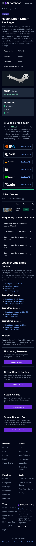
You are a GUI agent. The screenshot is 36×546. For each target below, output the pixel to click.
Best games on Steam (13, 284)
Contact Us (30, 542)
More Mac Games (12, 317)
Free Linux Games (12, 327)
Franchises (6, 498)
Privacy (4, 542)
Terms (10, 542)
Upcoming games (12, 291)
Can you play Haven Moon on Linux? (15, 254)
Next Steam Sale (8, 522)
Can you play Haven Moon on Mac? (15, 246)
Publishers (6, 494)
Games (5, 447)
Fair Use (17, 542)
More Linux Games (12, 330)
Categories (6, 483)
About (23, 542)
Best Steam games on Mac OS (16, 312)
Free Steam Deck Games (14, 301)
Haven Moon (19, 9)
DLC (4, 451)
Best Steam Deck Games (14, 299)
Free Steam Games (26, 489)
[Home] (2, 9)
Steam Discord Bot (9, 512)
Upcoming (23, 463)
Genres (5, 479)
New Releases (24, 459)
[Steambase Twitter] (25, 526)
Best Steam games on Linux (15, 325)
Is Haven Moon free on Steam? (15, 231)
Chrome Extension (9, 508)
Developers (6, 490)
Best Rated (23, 447)
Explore (5, 530)
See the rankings (16, 362)
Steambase (22, 509)
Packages (9, 9)
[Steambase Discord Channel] (19, 526)
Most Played (23, 451)
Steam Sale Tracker (26, 479)
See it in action (17, 430)
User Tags (6, 487)
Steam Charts (7, 463)
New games (9, 288)
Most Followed (24, 455)
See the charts (17, 407)
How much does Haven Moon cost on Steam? (15, 225)
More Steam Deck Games (14, 304)
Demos (5, 455)
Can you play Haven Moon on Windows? (15, 238)
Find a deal (16, 384)
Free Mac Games (11, 314)
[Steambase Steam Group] (22, 526)
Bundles (5, 459)
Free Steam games (12, 286)
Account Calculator (9, 526)
